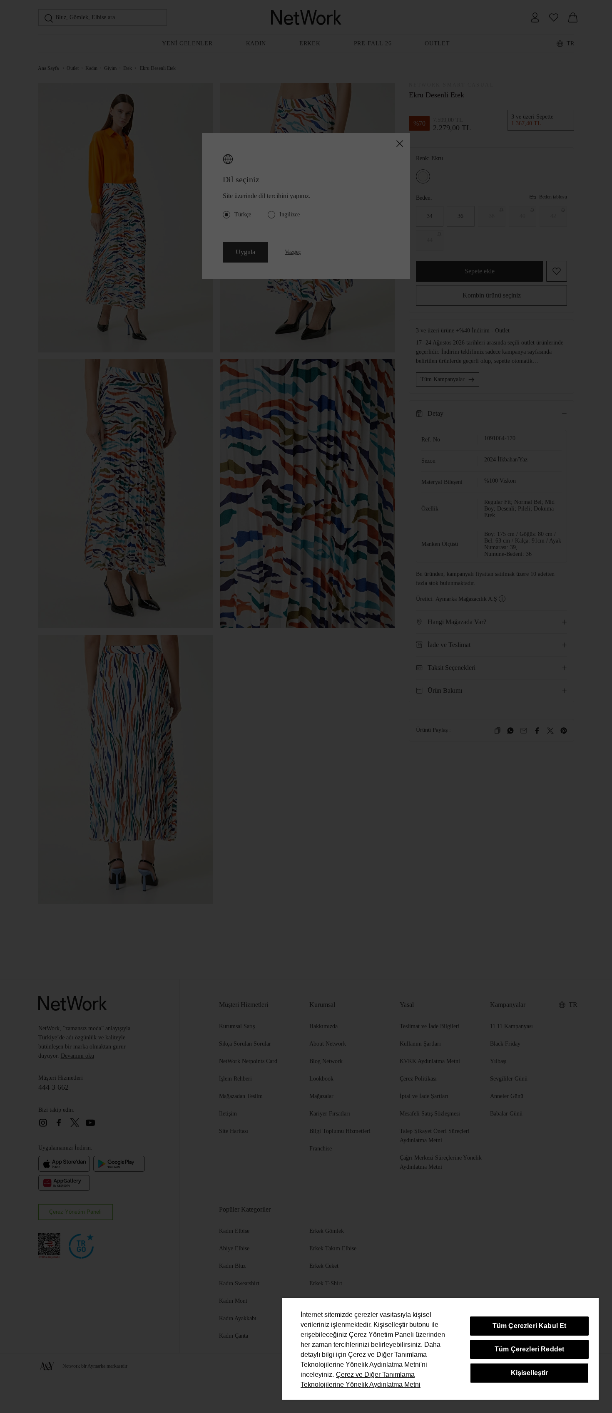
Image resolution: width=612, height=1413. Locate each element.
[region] (440, 1349)
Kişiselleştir (529, 1372)
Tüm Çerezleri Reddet (529, 1349)
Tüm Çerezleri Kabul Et (530, 1325)
